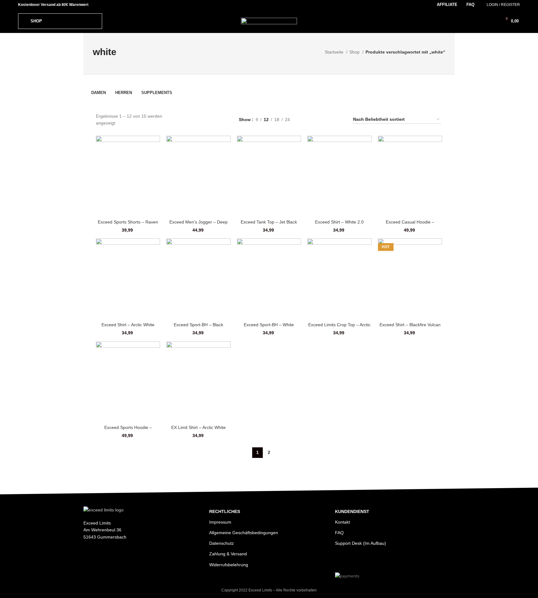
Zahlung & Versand (228, 553)
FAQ (339, 532)
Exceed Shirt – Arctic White (127, 324)
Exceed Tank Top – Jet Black (269, 221)
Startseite (335, 51)
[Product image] (410, 176)
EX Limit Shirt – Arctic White (198, 427)
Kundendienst (352, 511)
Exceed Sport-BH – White (269, 324)
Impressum (220, 522)
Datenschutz (221, 543)
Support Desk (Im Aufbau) (360, 543)
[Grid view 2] (317, 119)
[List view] (307, 119)
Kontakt (342, 522)
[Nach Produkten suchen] (482, 21)
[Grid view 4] (337, 119)
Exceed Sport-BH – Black (198, 324)
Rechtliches (224, 511)
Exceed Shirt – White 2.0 (339, 221)
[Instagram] (340, 560)
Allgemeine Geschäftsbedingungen (243, 532)
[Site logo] (269, 20)
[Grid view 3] (327, 119)
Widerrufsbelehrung (228, 564)
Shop (355, 51)
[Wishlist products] (492, 21)
